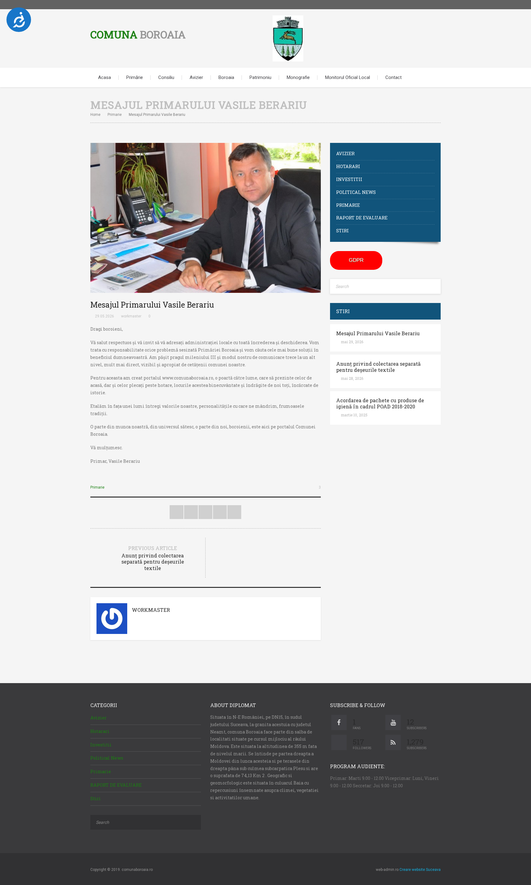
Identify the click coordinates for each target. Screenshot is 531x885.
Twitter (417, 4)
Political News (356, 192)
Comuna (138, 34)
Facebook (426, 4)
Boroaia (226, 77)
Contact (393, 77)
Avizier (196, 77)
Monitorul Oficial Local (347, 77)
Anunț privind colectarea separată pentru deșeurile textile (378, 367)
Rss (436, 4)
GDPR (356, 260)
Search (431, 77)
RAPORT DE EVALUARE (361, 218)
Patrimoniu (260, 77)
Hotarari (348, 166)
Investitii (349, 179)
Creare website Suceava (420, 869)
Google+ (220, 512)
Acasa (104, 77)
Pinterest (205, 512)
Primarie (115, 114)
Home (95, 114)
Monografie (298, 77)
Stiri (342, 231)
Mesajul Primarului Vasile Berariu (378, 333)
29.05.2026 (104, 316)
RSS (234, 512)
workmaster (131, 316)
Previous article (152, 558)
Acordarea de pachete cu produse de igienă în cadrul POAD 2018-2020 (380, 403)
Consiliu (166, 77)
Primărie (134, 77)
